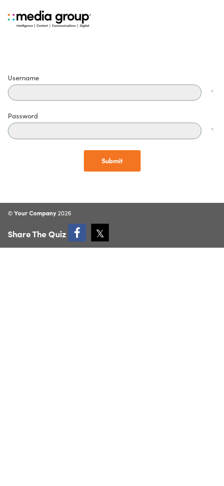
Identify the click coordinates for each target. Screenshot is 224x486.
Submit (112, 160)
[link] (77, 232)
